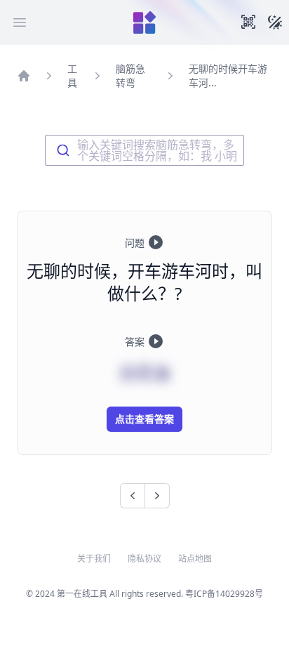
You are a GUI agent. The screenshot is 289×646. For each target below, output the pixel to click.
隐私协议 (144, 559)
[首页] (24, 76)
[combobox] (144, 150)
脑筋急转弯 (130, 75)
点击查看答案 (144, 419)
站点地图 (195, 559)
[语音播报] (155, 242)
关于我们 (94, 559)
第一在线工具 (82, 594)
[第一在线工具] (144, 22)
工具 (72, 75)
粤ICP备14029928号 (224, 594)
